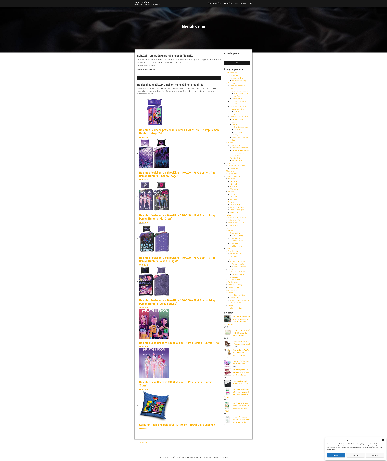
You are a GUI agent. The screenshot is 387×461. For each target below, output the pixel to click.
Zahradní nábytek (235, 158)
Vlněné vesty (234, 212)
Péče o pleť (233, 181)
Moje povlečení (142, 2)
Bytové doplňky (233, 75)
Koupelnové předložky (239, 81)
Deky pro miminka (234, 279)
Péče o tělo (233, 184)
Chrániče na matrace (241, 127)
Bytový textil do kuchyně (238, 106)
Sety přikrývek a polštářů (240, 137)
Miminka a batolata (232, 277)
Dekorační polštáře (238, 119)
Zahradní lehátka (237, 161)
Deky (233, 122)
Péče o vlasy (234, 189)
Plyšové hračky (233, 174)
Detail (146, 137)
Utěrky (234, 114)
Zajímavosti (143, 442)
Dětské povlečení (214, 3)
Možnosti (375, 455)
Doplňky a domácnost (233, 176)
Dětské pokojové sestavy (240, 148)
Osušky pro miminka (234, 287)
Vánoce (230, 292)
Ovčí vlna (231, 202)
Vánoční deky (234, 298)
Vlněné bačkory (235, 205)
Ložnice (228, 248)
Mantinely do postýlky (235, 285)
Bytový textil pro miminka (240, 91)
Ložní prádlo (236, 124)
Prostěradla (240, 3)
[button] (383, 440)
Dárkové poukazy (237, 236)
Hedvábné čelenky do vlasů (237, 217)
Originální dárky (235, 233)
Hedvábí (228, 215)
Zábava (230, 230)
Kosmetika (231, 179)
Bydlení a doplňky (231, 73)
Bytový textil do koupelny (238, 101)
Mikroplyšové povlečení (237, 295)
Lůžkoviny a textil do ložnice (239, 117)
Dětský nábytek (235, 145)
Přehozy (232, 140)
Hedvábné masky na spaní (236, 223)
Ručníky (234, 104)
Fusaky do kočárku (234, 282)
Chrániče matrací (233, 251)
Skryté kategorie (231, 290)
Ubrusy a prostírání (238, 109)
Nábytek (230, 143)
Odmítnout (355, 455)
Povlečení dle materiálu (237, 261)
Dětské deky (234, 168)
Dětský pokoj (230, 171)
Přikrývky (235, 135)
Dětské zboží (230, 163)
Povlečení (228, 3)
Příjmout (336, 455)
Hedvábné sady (233, 225)
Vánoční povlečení (236, 303)
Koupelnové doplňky (236, 78)
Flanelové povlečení (238, 264)
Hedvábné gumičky (234, 220)
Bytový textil (232, 83)
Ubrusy (236, 112)
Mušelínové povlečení (239, 267)
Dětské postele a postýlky (240, 150)
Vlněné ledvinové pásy (237, 207)
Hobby (228, 228)
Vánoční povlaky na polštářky (239, 300)
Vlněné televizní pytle (237, 210)
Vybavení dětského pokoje (236, 166)
